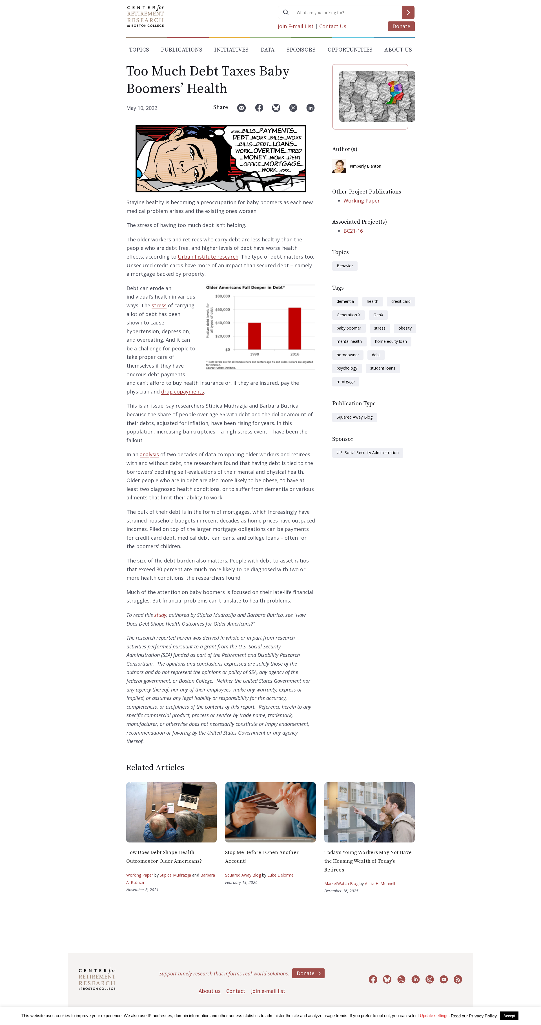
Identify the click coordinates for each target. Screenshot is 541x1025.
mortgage (346, 381)
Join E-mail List (296, 26)
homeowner (348, 354)
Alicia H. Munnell (380, 883)
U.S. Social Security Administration (368, 452)
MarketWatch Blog (341, 883)
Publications (181, 50)
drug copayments (182, 391)
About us (210, 991)
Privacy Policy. (483, 1015)
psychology (347, 368)
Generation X (348, 314)
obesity (405, 328)
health (372, 301)
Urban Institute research (208, 256)
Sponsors (301, 50)
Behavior (345, 265)
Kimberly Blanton (366, 166)
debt (376, 354)
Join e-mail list (268, 991)
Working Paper (361, 200)
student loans (382, 368)
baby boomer (349, 328)
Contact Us (332, 26)
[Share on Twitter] (293, 110)
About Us (398, 50)
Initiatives (231, 50)
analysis (149, 454)
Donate (401, 26)
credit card (401, 301)
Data (268, 50)
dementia (345, 301)
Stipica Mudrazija (175, 875)
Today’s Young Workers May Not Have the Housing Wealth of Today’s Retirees (368, 861)
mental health (349, 341)
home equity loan (391, 341)
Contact (235, 991)
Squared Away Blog (355, 417)
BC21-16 (353, 230)
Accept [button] (509, 1016)
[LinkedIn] (310, 110)
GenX (378, 314)
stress (159, 305)
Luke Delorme (280, 875)
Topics (139, 50)
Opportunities (350, 50)
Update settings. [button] (435, 1015)
